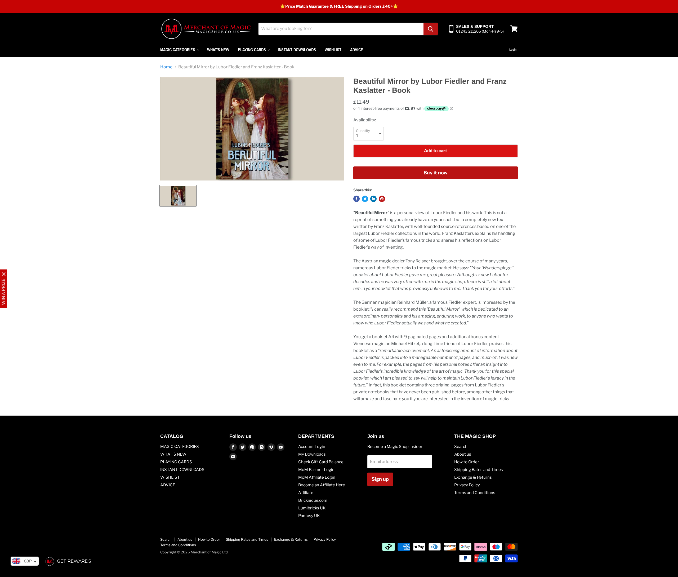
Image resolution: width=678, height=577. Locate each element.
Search (460, 446)
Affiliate (305, 492)
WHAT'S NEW (218, 49)
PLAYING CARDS (252, 49)
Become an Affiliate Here (321, 485)
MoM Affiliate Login (316, 477)
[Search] (430, 29)
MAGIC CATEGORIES (178, 49)
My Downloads (312, 454)
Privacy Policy (467, 485)
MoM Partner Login (316, 469)
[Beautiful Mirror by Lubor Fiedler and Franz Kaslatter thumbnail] (178, 195)
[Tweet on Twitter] (365, 199)
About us (462, 454)
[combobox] (340, 29)
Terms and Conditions (474, 492)
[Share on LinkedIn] (373, 199)
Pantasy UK (309, 515)
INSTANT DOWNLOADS (297, 49)
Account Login (311, 446)
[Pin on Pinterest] (382, 199)
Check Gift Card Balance (321, 462)
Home (166, 67)
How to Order (466, 462)
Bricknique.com (312, 500)
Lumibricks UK (312, 508)
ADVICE (356, 49)
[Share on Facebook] (356, 199)
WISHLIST (333, 49)
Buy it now (435, 172)
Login (512, 49)
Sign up (380, 479)
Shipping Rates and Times (478, 469)
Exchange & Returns (473, 477)
